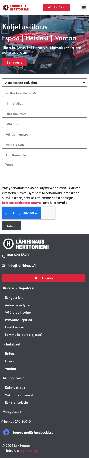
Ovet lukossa (14, 327)
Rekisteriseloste (16, 402)
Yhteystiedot (12, 411)
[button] (83, 7)
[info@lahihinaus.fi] (3, 265)
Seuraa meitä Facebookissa (33, 432)
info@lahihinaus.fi (22, 265)
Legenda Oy (28, 450)
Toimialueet (11, 344)
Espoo (9, 361)
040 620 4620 (18, 254)
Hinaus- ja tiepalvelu (18, 288)
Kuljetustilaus (15, 387)
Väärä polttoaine (18, 312)
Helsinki (10, 353)
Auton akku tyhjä (17, 304)
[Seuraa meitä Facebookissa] (6, 432)
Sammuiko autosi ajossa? (24, 334)
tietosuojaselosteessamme (22, 202)
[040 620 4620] (3, 256)
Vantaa (10, 368)
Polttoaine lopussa (18, 319)
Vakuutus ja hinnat (19, 395)
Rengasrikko (14, 297)
